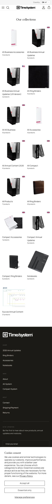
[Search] (9, 8)
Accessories (8, 360)
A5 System (7, 384)
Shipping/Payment (10, 407)
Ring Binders (8, 355)
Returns (6, 412)
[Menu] (3, 8)
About (5, 379)
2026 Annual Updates (12, 350)
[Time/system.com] (26, 7)
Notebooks (7, 365)
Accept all (24, 483)
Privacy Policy (26, 476)
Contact (6, 402)
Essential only (24, 490)
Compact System (10, 389)
